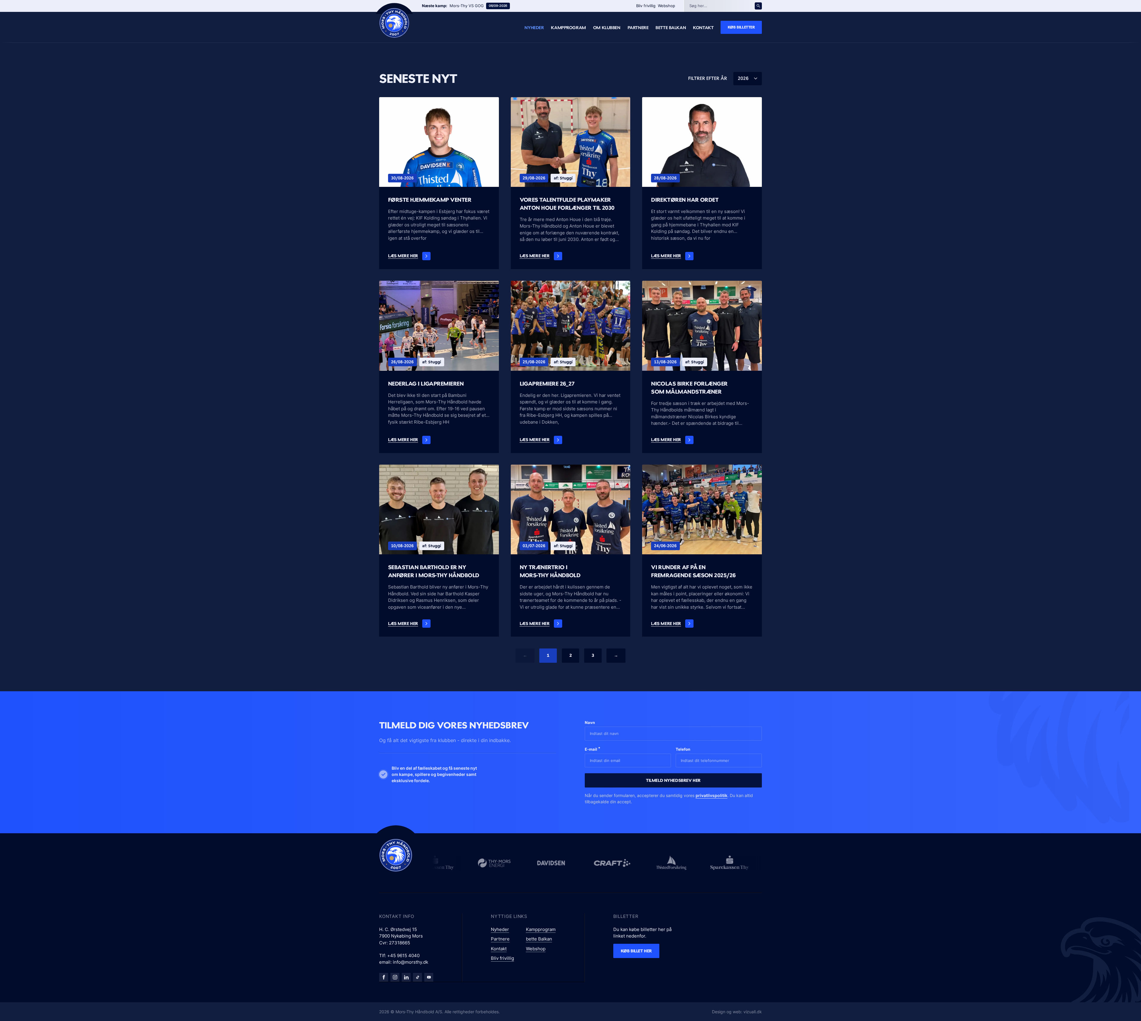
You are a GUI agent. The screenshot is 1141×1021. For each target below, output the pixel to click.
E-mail (592, 749)
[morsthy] (383, 977)
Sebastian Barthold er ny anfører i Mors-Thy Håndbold (433, 571)
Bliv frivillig (645, 5)
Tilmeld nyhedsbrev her (673, 780)
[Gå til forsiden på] (394, 23)
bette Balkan (670, 27)
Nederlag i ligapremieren (426, 383)
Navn (590, 722)
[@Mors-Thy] (428, 977)
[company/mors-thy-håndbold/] (406, 977)
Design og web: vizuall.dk (737, 1011)
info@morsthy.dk (410, 962)
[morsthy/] (394, 977)
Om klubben (606, 27)
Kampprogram (568, 27)
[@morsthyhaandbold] (417, 977)
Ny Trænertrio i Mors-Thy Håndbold (550, 571)
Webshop (666, 5)
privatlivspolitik (711, 795)
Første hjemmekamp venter (429, 199)
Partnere (638, 27)
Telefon (683, 749)
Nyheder (534, 27)
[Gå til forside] (395, 855)
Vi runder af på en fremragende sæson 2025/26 (693, 571)
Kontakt (703, 27)
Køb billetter (741, 27)
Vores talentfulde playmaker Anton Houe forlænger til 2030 (567, 203)
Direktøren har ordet (684, 199)
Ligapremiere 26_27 (547, 383)
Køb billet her (636, 951)
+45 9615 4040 (403, 955)
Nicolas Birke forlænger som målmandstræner (689, 387)
